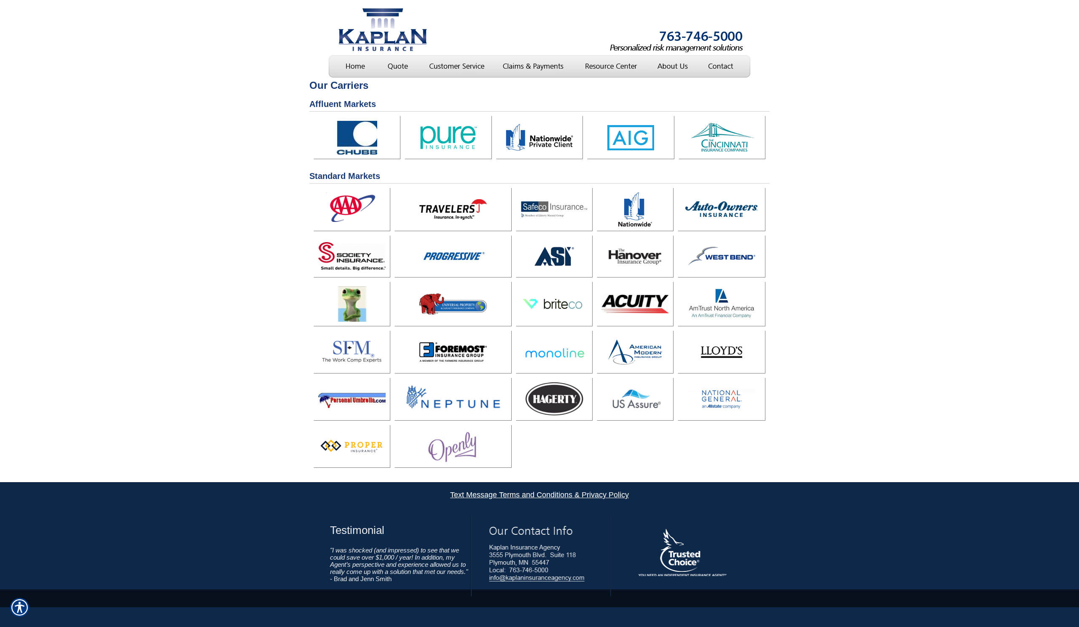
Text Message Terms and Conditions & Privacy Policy (539, 495)
